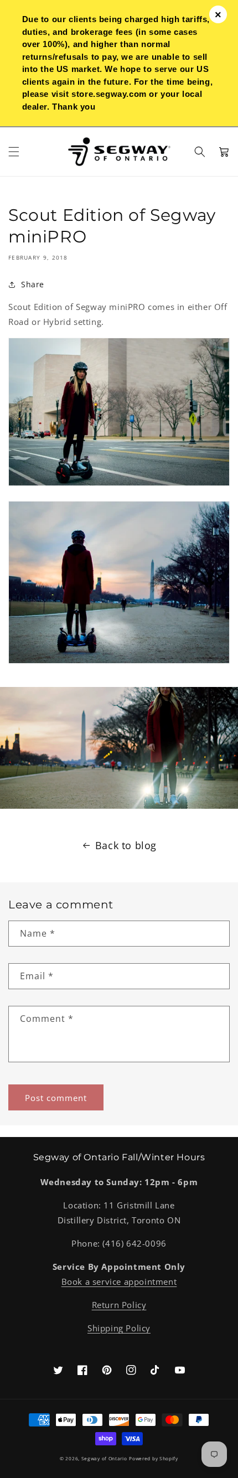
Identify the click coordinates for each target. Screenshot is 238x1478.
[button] (14, 151)
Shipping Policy (119, 1328)
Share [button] (32, 284)
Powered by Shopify (153, 1458)
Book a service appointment (119, 1281)
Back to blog (126, 845)
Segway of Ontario (104, 1458)
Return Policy (119, 1304)
